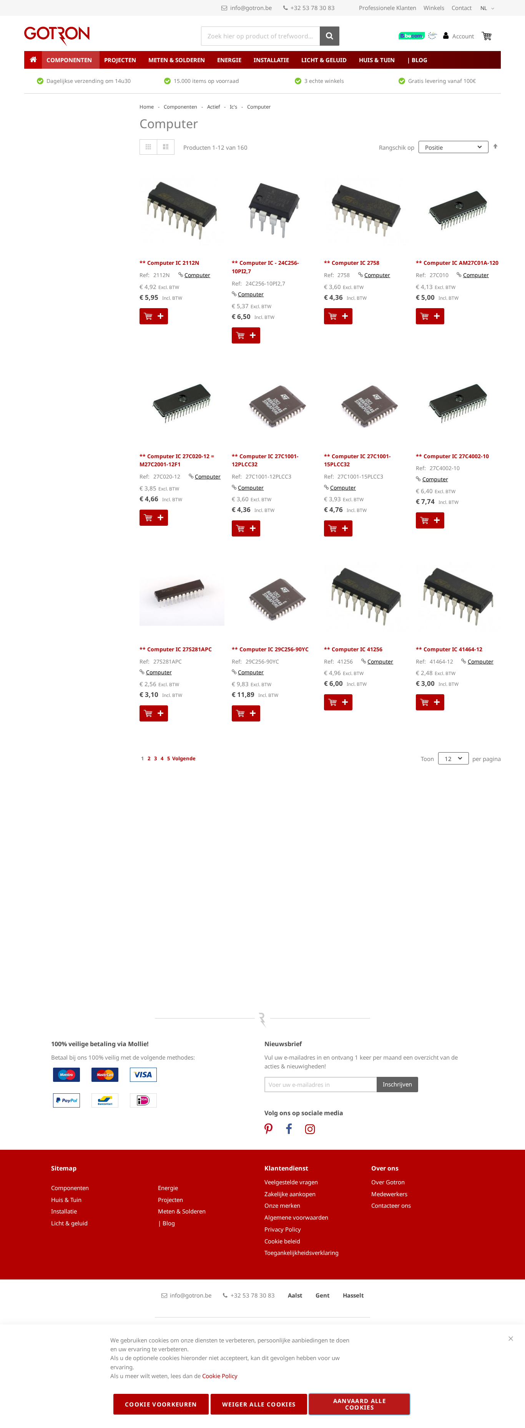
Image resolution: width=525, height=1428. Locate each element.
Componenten (180, 106)
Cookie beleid (282, 1241)
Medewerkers (389, 1194)
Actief (213, 106)
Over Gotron (388, 1182)
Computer (197, 275)
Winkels (434, 8)
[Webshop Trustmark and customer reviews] (418, 35)
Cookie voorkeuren (161, 1404)
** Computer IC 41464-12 (449, 649)
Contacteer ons (391, 1205)
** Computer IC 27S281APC (176, 649)
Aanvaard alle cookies (359, 1404)
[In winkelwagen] (154, 316)
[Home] (33, 60)
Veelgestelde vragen (291, 1182)
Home (147, 106)
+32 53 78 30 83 (313, 8)
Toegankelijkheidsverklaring (301, 1252)
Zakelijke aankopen (290, 1194)
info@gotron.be (251, 8)
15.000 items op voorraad (206, 80)
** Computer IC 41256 (353, 649)
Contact (462, 8)
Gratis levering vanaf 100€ (442, 80)
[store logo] (57, 36)
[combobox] (270, 36)
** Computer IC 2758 (351, 262)
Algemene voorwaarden (296, 1217)
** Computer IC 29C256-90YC (270, 649)
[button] (488, 8)
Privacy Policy (282, 1229)
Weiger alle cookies (259, 1404)
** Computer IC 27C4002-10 (452, 456)
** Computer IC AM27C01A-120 (457, 262)
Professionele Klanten (387, 8)
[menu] (262, 60)
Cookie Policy (220, 1376)
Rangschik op (396, 147)
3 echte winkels (324, 80)
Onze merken (282, 1205)
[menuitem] (71, 60)
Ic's (233, 106)
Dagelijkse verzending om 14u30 (89, 80)
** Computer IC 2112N (169, 262)
